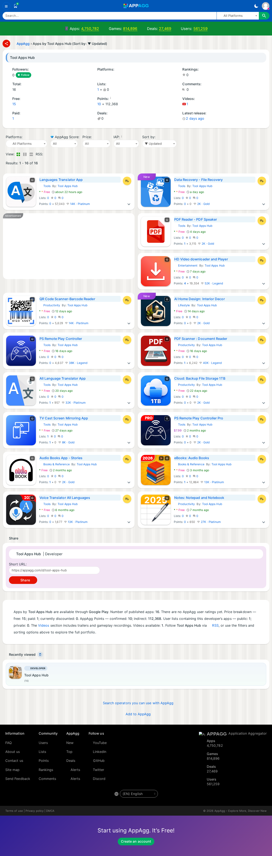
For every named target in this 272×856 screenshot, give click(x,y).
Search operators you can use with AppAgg (138, 703)
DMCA (50, 810)
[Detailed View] (24, 154)
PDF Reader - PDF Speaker (195, 219)
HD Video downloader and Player (201, 259)
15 (14, 104)
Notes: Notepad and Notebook (199, 497)
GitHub (99, 760)
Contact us (14, 760)
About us (12, 752)
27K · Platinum (210, 522)
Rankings (46, 770)
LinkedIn (99, 752)
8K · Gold (68, 442)
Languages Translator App (61, 179)
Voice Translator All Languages (65, 497)
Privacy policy (35, 810)
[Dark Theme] (256, 6)
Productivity (49, 305)
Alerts (75, 770)
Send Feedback (17, 779)
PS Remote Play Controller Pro (198, 418)
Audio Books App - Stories (61, 458)
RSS (215, 625)
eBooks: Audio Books (191, 458)
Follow (25, 75)
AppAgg (23, 43)
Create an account (136, 841)
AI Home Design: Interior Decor (199, 299)
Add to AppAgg (138, 714)
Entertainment (186, 265)
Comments (47, 779)
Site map (12, 770)
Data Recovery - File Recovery (198, 179)
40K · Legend (212, 363)
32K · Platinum (75, 402)
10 (99, 104)
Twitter (98, 770)
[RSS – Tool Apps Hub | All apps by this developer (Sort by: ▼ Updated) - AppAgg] (47, 154)
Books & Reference (54, 464)
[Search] (264, 16)
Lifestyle (182, 305)
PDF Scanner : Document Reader (200, 338)
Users (43, 743)
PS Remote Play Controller (61, 338)
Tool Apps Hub (68, 186)
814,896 (130, 28)
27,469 (165, 28)
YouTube (100, 743)
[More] (129, 204)
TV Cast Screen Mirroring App (64, 418)
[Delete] (40, 654)
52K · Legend (213, 283)
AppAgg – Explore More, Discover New (240, 810)
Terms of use (14, 810)
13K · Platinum (213, 482)
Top (69, 752)
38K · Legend (78, 363)
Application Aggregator (247, 733)
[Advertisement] (68, 246)
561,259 (200, 28)
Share (25, 580)
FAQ (8, 743)
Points (44, 760)
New (70, 743)
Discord (99, 779)
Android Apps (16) (98, 75)
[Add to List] (127, 181)
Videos (43, 625)
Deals (70, 760)
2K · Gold (203, 204)
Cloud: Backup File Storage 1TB (199, 378)
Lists (42, 752)
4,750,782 (90, 28)
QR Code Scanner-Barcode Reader (67, 299)
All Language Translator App (63, 378)
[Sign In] (265, 6)
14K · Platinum (79, 204)
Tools (45, 186)
